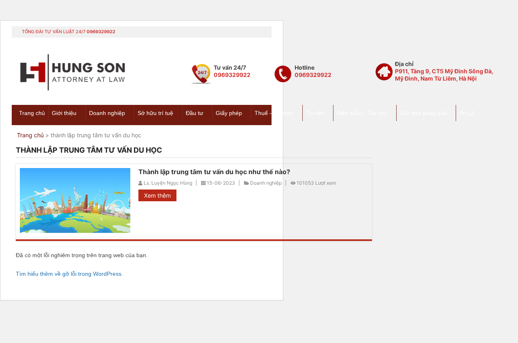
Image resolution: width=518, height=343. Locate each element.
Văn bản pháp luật (423, 113)
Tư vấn (315, 113)
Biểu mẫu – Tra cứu (362, 113)
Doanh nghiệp (107, 113)
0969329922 (101, 31)
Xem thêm (157, 195)
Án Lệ (466, 113)
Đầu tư (194, 113)
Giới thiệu (64, 113)
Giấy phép (229, 113)
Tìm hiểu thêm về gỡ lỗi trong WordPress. (69, 274)
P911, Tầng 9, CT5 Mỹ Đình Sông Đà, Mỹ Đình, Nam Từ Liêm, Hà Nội (444, 75)
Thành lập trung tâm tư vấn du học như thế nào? (214, 171)
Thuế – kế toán (274, 113)
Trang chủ (32, 113)
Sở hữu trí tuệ (155, 113)
